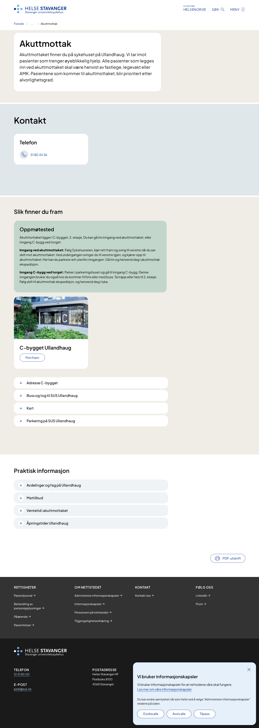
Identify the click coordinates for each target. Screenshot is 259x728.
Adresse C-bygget (42, 383)
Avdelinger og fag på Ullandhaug (54, 485)
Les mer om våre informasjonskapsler (164, 689)
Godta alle (150, 714)
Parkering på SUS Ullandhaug (51, 421)
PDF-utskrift (232, 558)
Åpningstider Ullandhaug (47, 523)
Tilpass (205, 714)
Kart (30, 408)
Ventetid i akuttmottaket (47, 510)
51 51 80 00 (22, 674)
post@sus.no (22, 689)
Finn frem (32, 358)
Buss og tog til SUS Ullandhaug (52, 395)
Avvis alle (179, 714)
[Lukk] (249, 669)
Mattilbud (35, 498)
